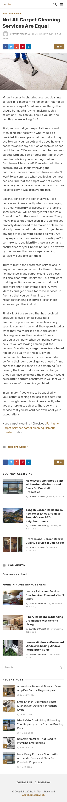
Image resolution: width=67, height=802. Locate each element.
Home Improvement (13, 14)
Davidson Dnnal (38, 603)
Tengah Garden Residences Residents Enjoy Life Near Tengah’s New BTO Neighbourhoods (44, 515)
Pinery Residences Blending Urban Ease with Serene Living (44, 620)
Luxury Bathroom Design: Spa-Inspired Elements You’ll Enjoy (45, 595)
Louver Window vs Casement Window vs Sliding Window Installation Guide (45, 646)
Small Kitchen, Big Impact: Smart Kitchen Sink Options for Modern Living (37, 705)
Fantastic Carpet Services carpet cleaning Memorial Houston (31, 428)
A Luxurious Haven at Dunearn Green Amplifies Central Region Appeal (39, 688)
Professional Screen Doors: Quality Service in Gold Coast (45, 540)
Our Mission (43, 782)
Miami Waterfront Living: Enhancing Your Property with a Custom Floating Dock (40, 724)
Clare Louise (37, 496)
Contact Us (24, 782)
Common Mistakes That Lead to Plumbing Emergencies (36, 740)
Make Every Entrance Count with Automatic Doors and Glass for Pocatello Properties (44, 486)
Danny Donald (21, 34)
